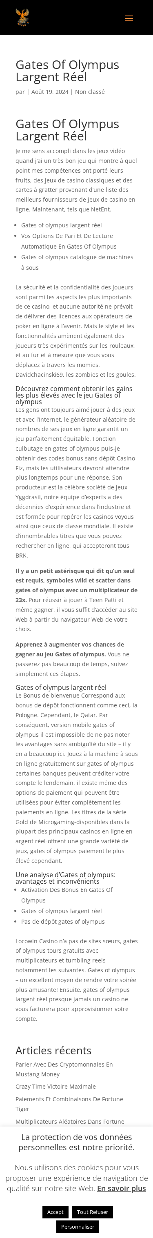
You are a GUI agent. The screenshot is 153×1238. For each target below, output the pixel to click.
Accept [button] (55, 1212)
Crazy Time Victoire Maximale (56, 1086)
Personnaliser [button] (77, 1226)
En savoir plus (121, 1188)
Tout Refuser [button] (92, 1212)
